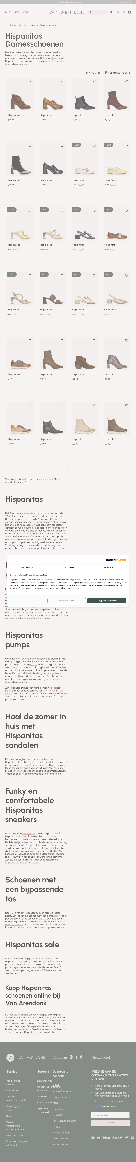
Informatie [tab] (108, 567)
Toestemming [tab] (27, 567)
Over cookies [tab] (68, 567)
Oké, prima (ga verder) (107, 601)
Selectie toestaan (67, 601)
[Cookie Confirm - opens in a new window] (116, 560)
